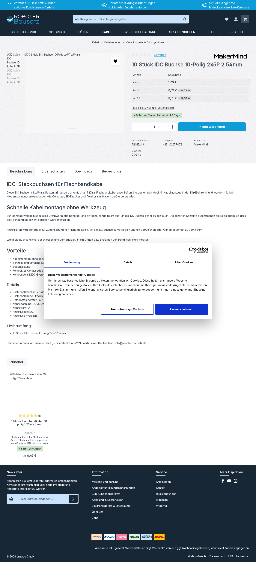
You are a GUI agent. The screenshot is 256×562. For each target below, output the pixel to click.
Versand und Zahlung (105, 481)
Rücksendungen (166, 493)
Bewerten (160, 54)
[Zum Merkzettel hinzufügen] (115, 61)
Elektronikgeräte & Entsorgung (111, 505)
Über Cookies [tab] (184, 262)
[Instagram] (236, 482)
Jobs (95, 517)
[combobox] (139, 19)
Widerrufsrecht (197, 556)
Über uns (97, 511)
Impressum (242, 556)
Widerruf (161, 505)
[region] (65, 93)
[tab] (21, 171)
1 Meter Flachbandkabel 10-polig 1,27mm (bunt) (29, 423)
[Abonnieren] (73, 499)
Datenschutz (217, 556)
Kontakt (160, 487)
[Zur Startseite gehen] (23, 19)
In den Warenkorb (212, 127)
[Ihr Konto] (236, 19)
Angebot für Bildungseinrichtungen (113, 487)
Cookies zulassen (181, 309)
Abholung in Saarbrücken (107, 499)
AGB (230, 556)
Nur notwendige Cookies (127, 309)
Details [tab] (128, 262)
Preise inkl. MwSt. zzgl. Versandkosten (153, 107)
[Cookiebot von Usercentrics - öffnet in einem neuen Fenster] (191, 250)
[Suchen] (185, 19)
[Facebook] (223, 482)
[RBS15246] (74, 93)
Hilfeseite (162, 499)
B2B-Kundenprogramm (106, 493)
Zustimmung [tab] (72, 262)
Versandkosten (161, 548)
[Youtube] (229, 482)
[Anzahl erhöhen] (173, 126)
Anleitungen (163, 481)
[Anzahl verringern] (136, 126)
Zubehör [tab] (16, 362)
